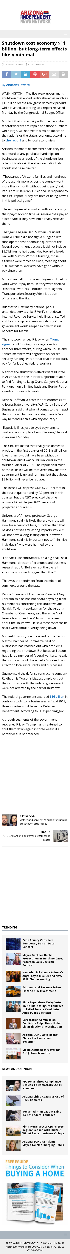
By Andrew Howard (16, 85)
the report (13, 140)
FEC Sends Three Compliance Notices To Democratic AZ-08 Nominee (42, 1085)
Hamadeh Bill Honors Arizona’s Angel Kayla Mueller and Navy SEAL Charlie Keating (42, 976)
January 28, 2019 (14, 64)
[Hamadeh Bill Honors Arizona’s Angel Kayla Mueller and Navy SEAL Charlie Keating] (13, 976)
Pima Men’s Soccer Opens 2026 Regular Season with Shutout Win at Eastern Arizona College (43, 1130)
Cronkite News (36, 64)
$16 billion (57, 697)
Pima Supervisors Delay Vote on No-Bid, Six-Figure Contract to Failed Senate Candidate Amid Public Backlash (42, 1007)
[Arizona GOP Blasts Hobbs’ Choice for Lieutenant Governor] (13, 1038)
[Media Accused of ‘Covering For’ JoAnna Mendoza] (13, 1053)
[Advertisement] (35, 775)
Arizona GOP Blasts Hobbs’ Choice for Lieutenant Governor (40, 1038)
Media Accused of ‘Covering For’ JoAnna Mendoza (41, 1051)
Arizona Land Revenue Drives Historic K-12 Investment (41, 989)
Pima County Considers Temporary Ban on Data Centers (38, 943)
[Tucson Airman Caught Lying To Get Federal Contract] (13, 1115)
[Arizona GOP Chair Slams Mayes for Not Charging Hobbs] (13, 1145)
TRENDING (9, 927)
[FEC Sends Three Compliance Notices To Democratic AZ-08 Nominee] (13, 1085)
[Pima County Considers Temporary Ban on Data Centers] (13, 944)
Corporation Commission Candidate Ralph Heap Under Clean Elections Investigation (42, 1023)
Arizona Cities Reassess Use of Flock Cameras (43, 1098)
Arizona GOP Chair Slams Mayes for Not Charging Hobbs (43, 1143)
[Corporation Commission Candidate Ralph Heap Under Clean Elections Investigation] (13, 1023)
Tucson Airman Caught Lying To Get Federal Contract (41, 1113)
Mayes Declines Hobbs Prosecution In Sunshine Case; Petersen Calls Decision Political (42, 960)
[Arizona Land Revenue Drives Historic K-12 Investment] (13, 991)
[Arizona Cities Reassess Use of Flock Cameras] (13, 1100)
